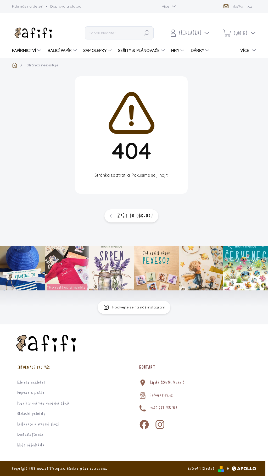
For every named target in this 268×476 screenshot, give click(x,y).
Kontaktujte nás (30, 434)
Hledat (146, 33)
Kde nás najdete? (27, 6)
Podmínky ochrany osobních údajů (43, 403)
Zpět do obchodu (135, 216)
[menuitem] (27, 50)
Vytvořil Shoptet (201, 468)
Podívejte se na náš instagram (138, 307)
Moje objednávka (30, 445)
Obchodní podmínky (31, 413)
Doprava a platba (65, 6)
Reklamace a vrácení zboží (38, 424)
